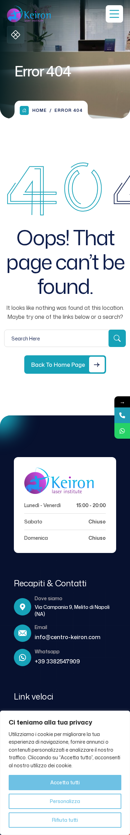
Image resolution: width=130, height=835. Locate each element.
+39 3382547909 (57, 661)
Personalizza (65, 801)
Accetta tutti (65, 782)
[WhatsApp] (122, 431)
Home (39, 110)
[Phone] (122, 415)
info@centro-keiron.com (68, 637)
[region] (65, 773)
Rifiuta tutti (65, 820)
